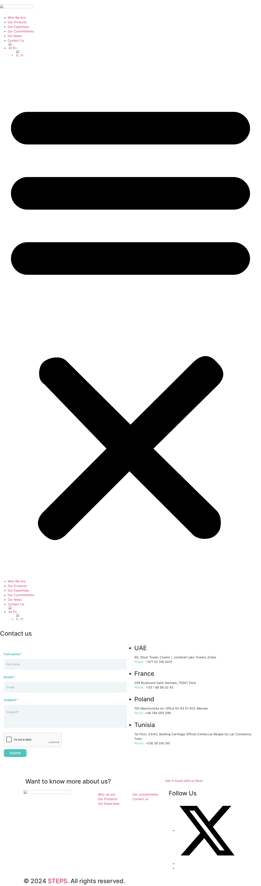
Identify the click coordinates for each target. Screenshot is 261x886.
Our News (15, 36)
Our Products (17, 22)
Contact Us (16, 40)
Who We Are (16, 17)
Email (9, 677)
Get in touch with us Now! (184, 781)
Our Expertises (18, 27)
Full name (13, 654)
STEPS (57, 881)
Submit (15, 753)
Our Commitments (21, 31)
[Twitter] (206, 830)
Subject (11, 700)
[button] (130, 318)
